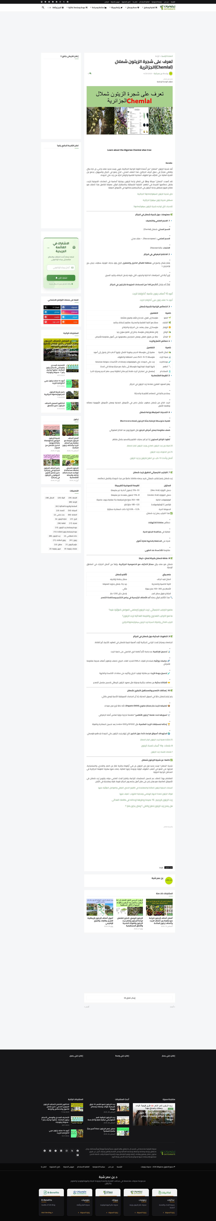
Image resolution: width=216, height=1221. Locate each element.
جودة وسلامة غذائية (76, 7)
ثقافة (62, 523)
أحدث (172, 1007)
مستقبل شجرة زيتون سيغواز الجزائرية (158, 200)
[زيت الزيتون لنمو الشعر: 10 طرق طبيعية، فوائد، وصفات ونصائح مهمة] (123, 1107)
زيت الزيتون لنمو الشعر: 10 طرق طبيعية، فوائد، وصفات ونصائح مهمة (102, 1106)
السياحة (72, 510)
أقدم (87, 1007)
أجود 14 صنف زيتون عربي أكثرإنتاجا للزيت (156, 300)
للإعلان (107, 1)
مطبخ (58, 544)
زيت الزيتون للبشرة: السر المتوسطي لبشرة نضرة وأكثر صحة (101, 1118)
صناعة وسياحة (98, 7)
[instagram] (60, 2)
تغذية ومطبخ (149, 7)
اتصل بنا (135, 1)
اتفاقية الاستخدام (145, 1)
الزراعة (157, 56)
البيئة (61, 497)
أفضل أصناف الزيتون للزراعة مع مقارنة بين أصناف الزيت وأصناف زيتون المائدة (161, 921)
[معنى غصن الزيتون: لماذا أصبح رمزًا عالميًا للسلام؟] (123, 1132)
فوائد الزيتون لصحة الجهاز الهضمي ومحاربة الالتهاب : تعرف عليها (146, 794)
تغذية (73, 523)
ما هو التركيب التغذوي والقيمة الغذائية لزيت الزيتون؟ (147, 616)
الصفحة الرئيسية (167, 56)
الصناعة (72, 514)
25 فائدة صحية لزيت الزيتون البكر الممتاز (156, 739)
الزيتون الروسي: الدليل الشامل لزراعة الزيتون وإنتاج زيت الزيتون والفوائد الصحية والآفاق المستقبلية (130, 922)
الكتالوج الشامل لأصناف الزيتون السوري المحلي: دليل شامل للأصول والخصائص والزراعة (56, 1106)
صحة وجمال (132, 7)
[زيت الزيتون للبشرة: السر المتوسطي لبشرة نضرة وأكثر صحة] (123, 1120)
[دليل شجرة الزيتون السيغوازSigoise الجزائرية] (72, 395)
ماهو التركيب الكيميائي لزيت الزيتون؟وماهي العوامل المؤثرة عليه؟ (141, 610)
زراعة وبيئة (115, 7)
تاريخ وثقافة (56, 7)
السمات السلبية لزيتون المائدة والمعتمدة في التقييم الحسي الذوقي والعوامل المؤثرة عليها (135, 788)
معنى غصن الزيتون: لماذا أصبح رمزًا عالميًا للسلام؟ (101, 1130)
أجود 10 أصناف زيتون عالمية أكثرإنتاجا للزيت (152, 293)
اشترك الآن (62, 278)
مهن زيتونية (55, 548)
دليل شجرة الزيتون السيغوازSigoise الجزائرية (155, 194)
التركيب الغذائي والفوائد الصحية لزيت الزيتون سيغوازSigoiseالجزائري (147, 622)
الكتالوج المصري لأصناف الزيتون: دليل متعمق (55, 404)
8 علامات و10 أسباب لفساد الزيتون (157, 746)
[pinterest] (49, 2)
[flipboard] (41, 2)
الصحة (60, 510)
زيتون (73, 540)
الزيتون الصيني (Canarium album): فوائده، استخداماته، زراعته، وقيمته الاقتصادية (70, 473)
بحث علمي (59, 514)
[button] (49, 7)
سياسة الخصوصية (157, 1)
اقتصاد (72, 497)
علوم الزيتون (71, 544)
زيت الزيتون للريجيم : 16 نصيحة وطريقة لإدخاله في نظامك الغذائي (142, 800)
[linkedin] (56, 2)
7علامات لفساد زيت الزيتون (162, 752)
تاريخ (73, 519)
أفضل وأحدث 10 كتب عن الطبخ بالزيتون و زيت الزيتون (151, 458)
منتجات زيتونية (70, 548)
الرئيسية (173, 1)
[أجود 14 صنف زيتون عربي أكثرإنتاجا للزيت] (72, 384)
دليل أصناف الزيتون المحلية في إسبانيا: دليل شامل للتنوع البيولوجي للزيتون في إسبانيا (52, 473)
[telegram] (53, 2)
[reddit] (45, 2)
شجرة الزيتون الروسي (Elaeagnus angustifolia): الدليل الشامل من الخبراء (52, 443)
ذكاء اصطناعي (70, 536)
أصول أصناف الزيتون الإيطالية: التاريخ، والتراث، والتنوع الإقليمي (100, 921)
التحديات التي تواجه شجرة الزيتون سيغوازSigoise (153, 206)
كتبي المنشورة (126, 1)
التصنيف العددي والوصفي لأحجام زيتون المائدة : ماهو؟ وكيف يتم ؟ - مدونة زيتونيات (55, 369)
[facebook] (67, 2)
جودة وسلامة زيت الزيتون (66, 527)
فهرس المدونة (115, 1)
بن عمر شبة (157, 878)
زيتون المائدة (59, 540)
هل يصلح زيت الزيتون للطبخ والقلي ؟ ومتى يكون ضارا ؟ (149, 806)
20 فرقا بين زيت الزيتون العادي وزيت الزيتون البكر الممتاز (150, 445)
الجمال (50, 497)
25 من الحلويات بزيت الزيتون (161, 452)
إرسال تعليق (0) (129, 998)
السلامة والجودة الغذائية (66, 506)
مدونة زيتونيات (145, 1166)
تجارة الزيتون (60, 519)
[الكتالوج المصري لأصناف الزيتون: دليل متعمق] (72, 406)
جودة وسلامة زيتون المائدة (65, 531)
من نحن (166, 1)
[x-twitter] (64, 2)
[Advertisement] (108, 32)
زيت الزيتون (54, 536)
